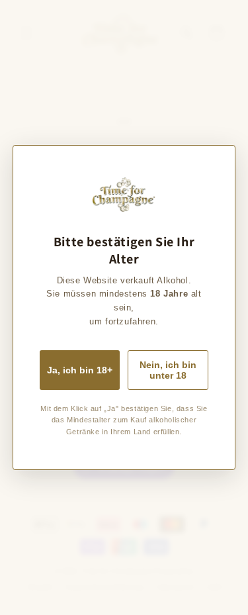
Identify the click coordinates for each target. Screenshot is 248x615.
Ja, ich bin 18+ (79, 370)
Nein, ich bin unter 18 (168, 370)
